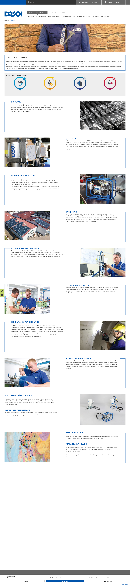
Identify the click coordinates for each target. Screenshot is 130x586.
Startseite (7, 20)
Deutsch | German (114, 2)
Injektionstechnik (37, 13)
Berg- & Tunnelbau (77, 16)
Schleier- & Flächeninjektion (55, 16)
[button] (51, 2)
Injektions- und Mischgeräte (102, 16)
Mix (93, 16)
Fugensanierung (67, 16)
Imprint (126, 584)
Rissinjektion (30, 16)
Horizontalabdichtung (40, 16)
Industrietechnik (57, 13)
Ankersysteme (86, 16)
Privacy (122, 584)
